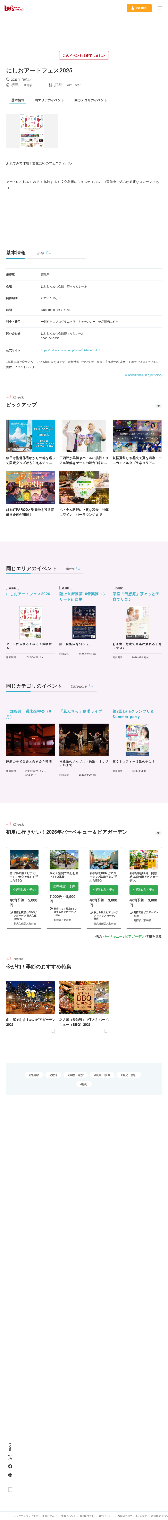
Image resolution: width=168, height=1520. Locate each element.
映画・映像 (103, 1075)
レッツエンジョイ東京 (26, 1516)
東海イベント (68, 1516)
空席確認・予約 (24, 890)
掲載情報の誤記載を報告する (143, 375)
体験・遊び (76, 1075)
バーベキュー (113, 936)
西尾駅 (34, 1075)
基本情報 (16, 252)
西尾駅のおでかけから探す (132, 1516)
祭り (85, 1084)
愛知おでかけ (87, 1516)
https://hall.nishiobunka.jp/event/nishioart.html (70, 350)
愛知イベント (106, 1516)
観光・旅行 (130, 1075)
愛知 (54, 1075)
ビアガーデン (135, 936)
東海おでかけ (49, 1516)
